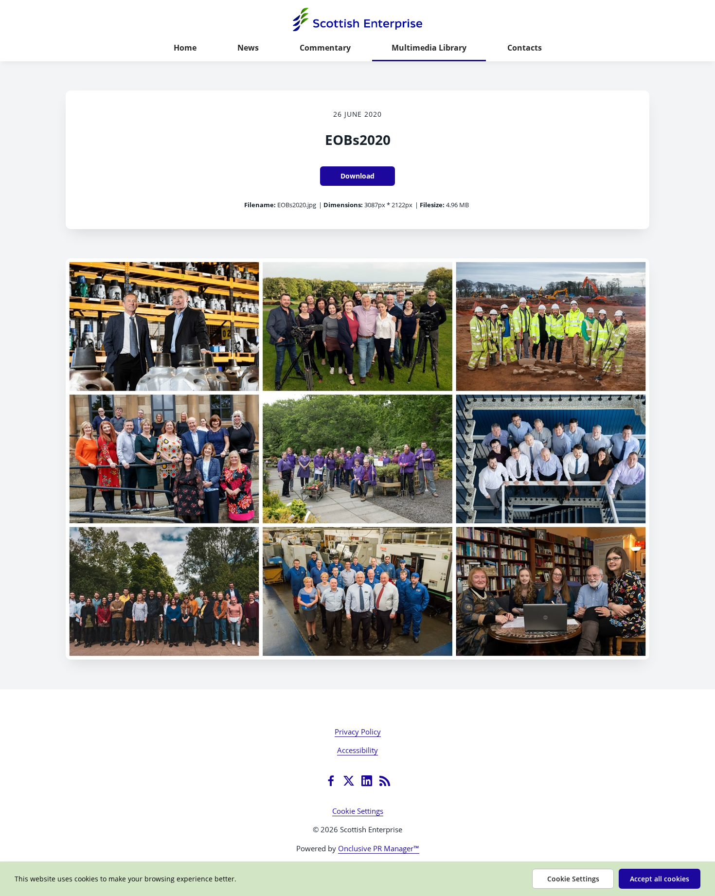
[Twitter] (348, 780)
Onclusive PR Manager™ (378, 848)
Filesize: (432, 204)
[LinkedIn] (366, 780)
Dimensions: (343, 204)
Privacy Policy (358, 731)
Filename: (260, 204)
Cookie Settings (357, 811)
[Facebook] (330, 780)
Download (357, 175)
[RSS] (384, 780)
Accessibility (357, 750)
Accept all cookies (659, 878)
